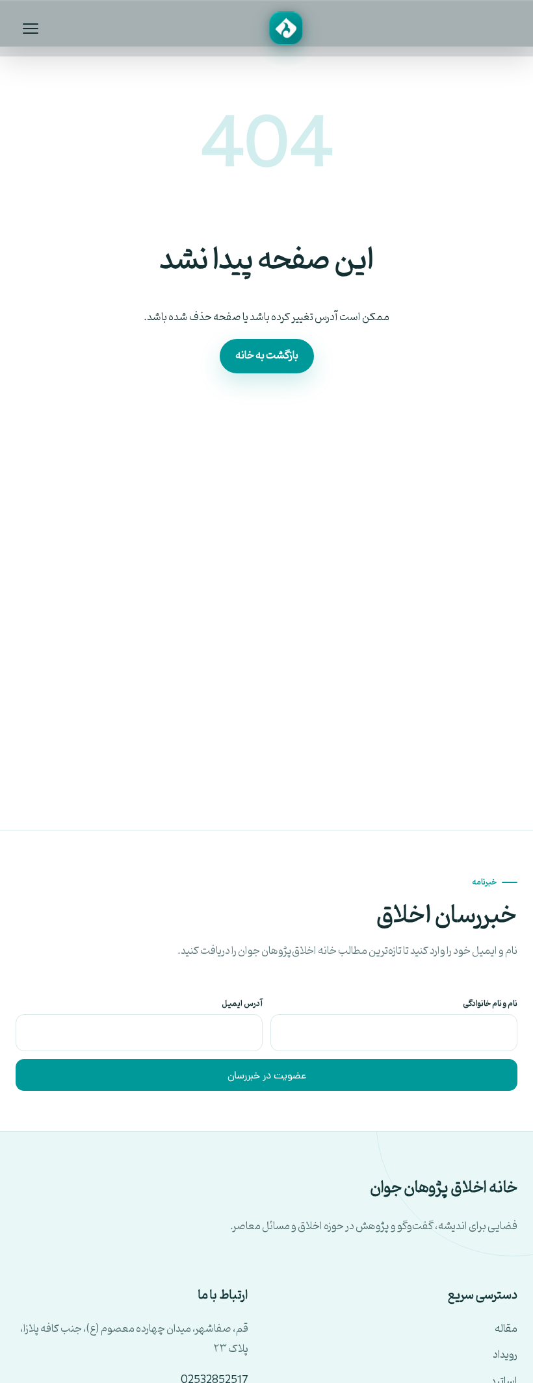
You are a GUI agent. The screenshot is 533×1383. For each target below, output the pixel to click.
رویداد (505, 1355)
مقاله (506, 1329)
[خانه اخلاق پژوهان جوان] (286, 28)
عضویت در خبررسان (267, 1076)
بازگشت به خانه (266, 356)
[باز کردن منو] (31, 28)
